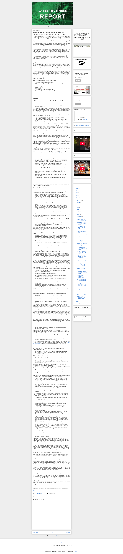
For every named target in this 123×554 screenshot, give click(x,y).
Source (34, 490)
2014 (77, 195)
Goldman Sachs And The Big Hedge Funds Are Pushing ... (82, 262)
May (78, 211)
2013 (77, 197)
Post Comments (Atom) (54, 535)
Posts (77, 310)
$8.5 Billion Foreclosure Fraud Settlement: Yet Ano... (81, 280)
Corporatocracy (77, 50)
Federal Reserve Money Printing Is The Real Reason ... (81, 223)
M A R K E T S (77, 48)
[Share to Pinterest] (54, 493)
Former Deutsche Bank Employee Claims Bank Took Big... (82, 272)
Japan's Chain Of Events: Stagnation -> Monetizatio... (82, 244)
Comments (78, 312)
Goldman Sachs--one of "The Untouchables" (81, 220)
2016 (77, 192)
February (79, 216)
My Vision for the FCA (57, 152)
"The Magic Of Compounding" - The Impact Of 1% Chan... (81, 284)
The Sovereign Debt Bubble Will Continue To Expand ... (82, 248)
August (78, 205)
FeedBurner (85, 119)
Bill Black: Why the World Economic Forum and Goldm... (82, 231)
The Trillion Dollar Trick (81, 259)
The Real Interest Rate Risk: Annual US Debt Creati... (81, 265)
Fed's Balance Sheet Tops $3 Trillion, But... (82, 235)
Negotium (76, 55)
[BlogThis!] (51, 493)
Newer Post (35, 532)
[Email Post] (47, 493)
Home (51, 532)
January (78, 218)
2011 (77, 303)
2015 (77, 193)
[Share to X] (52, 493)
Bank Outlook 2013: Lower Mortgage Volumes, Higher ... (81, 276)
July (78, 207)
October (78, 202)
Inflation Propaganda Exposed (81, 269)
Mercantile (76, 53)
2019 (77, 186)
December (79, 198)
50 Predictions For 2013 (81, 294)
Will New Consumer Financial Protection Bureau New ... (81, 256)
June (78, 209)
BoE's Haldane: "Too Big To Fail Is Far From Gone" (81, 227)
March (78, 214)
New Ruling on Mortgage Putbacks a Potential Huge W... (82, 252)
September (79, 204)
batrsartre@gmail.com (82, 319)
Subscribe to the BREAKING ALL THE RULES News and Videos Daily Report (82, 73)
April (78, 212)
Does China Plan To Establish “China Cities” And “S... (82, 238)
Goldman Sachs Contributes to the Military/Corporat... (81, 297)
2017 (77, 190)
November (79, 200)
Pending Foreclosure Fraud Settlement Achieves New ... (81, 292)
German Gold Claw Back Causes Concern (82, 241)
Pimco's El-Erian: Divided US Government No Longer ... (82, 288)
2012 (77, 301)
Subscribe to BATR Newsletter (82, 97)
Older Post (68, 532)
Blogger (76, 551)
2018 (77, 188)
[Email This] (49, 493)
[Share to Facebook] (53, 493)
